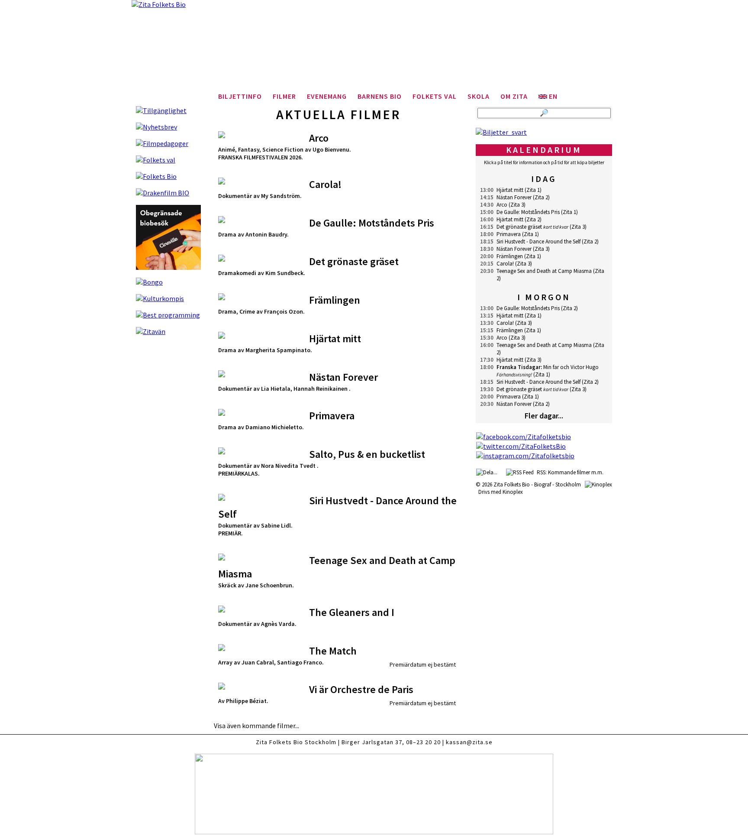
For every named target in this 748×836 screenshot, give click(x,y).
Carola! (505, 263)
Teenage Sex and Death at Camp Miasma (544, 271)
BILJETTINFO (240, 96)
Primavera (509, 234)
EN (552, 96)
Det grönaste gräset (519, 226)
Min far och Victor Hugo (571, 367)
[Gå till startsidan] (374, 47)
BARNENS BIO (380, 96)
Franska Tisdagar (519, 367)
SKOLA (479, 96)
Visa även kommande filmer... (256, 725)
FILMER (284, 96)
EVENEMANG (327, 96)
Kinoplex (513, 492)
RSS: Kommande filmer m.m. (568, 472)
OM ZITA (514, 96)
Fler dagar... (544, 416)
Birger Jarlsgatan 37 (372, 742)
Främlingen (510, 256)
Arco (502, 204)
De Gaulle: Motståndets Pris (528, 212)
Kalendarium (544, 149)
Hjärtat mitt (510, 190)
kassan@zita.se (469, 742)
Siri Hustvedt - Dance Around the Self (538, 241)
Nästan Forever (514, 197)
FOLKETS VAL (435, 96)
